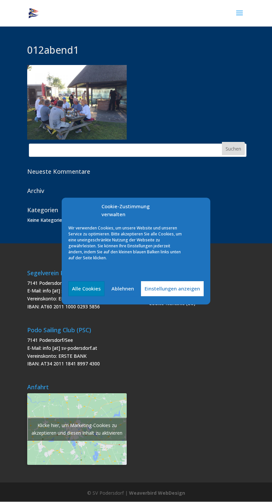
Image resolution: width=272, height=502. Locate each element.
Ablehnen (122, 288)
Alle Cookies (86, 288)
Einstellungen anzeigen (172, 288)
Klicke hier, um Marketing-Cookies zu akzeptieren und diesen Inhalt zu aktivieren (77, 429)
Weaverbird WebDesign (157, 493)
